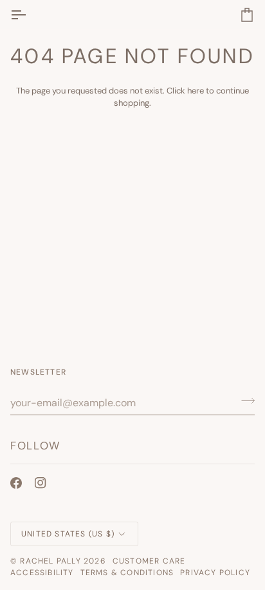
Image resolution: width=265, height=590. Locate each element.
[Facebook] (16, 483)
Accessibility (42, 572)
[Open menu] (29, 14)
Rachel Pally (50, 561)
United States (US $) (67, 534)
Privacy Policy (215, 572)
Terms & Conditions (127, 572)
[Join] (244, 401)
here (195, 90)
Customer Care (149, 561)
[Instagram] (40, 483)
